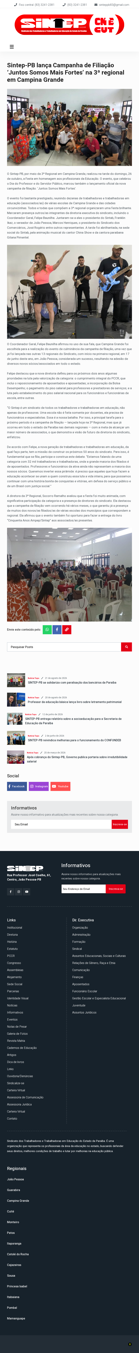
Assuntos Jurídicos (84, 1012)
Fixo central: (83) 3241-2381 (37, 5)
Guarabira (13, 1190)
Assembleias (15, 970)
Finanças (77, 977)
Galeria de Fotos (17, 1034)
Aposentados (80, 984)
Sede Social (14, 984)
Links (10, 1069)
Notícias (12, 1005)
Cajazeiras (14, 1265)
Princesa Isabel (17, 1286)
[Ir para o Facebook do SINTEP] (10, 891)
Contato (12, 1118)
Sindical (77, 949)
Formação (78, 942)
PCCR (11, 956)
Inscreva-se (120, 824)
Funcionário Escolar (84, 991)
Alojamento (14, 977)
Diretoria (12, 935)
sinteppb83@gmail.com (114, 5)
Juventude (78, 1005)
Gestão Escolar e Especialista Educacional (99, 998)
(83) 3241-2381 (77, 5)
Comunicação (81, 970)
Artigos (11, 1055)
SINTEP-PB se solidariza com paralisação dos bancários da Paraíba (72, 682)
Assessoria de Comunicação (25, 1097)
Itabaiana (13, 1297)
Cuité (10, 1211)
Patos (11, 1233)
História (12, 942)
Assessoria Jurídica (19, 1104)
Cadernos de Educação (22, 1048)
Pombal (12, 1308)
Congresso (14, 963)
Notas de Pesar (17, 1027)
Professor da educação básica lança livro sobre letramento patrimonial (75, 702)
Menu (12, 47)
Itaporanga (14, 1243)
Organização (80, 928)
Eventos (12, 1019)
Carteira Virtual (16, 1090)
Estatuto (12, 949)
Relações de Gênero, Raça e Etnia (93, 963)
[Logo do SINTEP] (25, 868)
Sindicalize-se (15, 1083)
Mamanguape (16, 1318)
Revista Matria (16, 1041)
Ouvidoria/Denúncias (20, 1076)
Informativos (15, 1012)
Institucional (14, 928)
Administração (81, 935)
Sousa (11, 1276)
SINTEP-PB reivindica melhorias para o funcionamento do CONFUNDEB (74, 740)
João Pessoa (15, 1179)
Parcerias (13, 991)
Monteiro (13, 1222)
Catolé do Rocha (18, 1254)
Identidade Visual (17, 998)
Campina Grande (18, 1201)
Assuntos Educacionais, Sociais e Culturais (99, 956)
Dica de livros (15, 1062)
